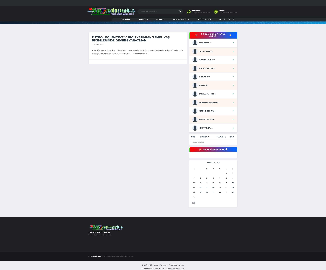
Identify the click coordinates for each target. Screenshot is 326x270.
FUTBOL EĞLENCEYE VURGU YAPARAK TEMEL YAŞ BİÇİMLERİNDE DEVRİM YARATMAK (130, 38)
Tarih (193, 137)
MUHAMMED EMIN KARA (209, 102)
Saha (232, 137)
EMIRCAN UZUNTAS (207, 60)
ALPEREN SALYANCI (206, 68)
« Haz (193, 203)
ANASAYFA (125, 19)
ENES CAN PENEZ (206, 51)
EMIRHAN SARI (204, 77)
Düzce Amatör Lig (95, 256)
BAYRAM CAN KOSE (206, 119)
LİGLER (159, 19)
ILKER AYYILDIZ (205, 43)
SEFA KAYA (203, 85)
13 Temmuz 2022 (97, 44)
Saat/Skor (221, 137)
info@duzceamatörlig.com (201, 12)
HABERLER (143, 19)
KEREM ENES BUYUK (207, 111)
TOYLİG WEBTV (204, 19)
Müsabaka (204, 137)
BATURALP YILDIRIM (207, 94)
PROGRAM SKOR (180, 19)
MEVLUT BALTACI (206, 128)
